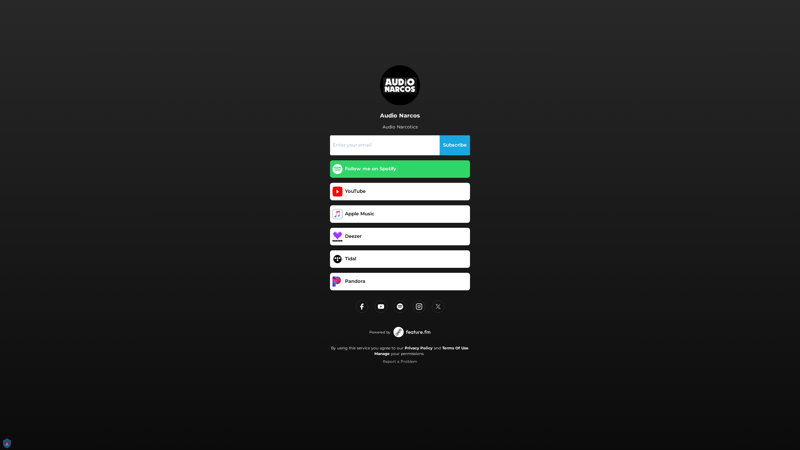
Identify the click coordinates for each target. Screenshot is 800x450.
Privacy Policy (418, 348)
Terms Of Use (455, 348)
